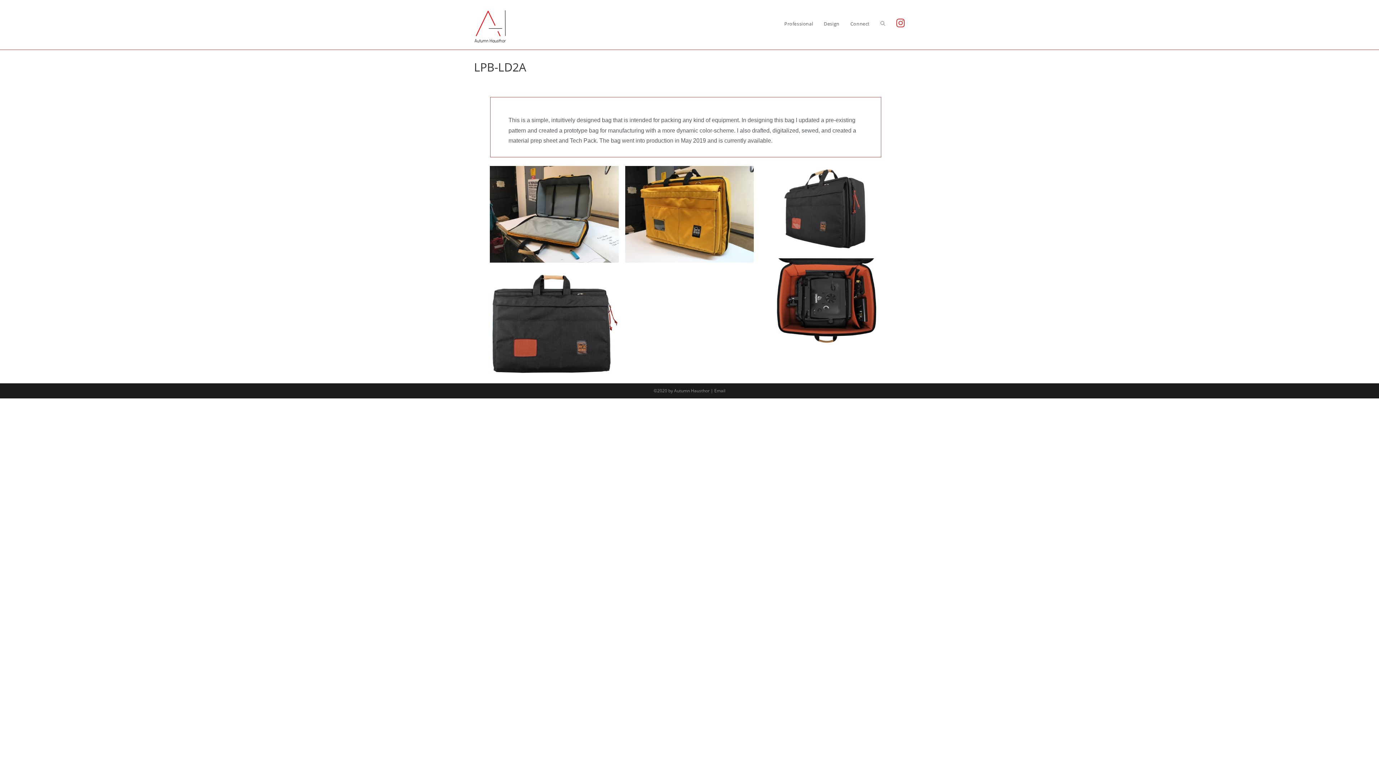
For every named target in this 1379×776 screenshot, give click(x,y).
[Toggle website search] (883, 23)
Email (719, 391)
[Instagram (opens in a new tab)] (900, 23)
